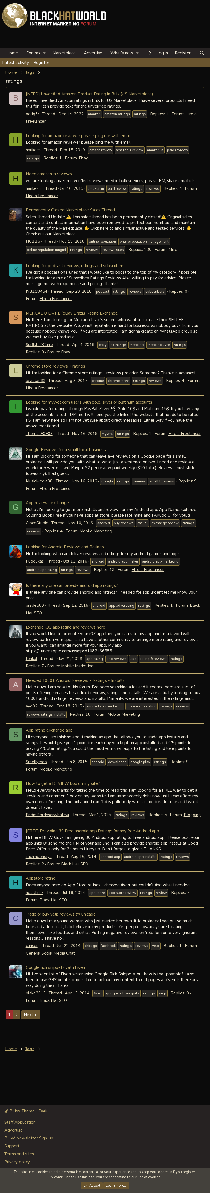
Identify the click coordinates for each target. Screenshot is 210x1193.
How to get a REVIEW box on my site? (63, 783)
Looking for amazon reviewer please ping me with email (78, 135)
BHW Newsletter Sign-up (28, 1138)
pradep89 (35, 605)
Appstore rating (41, 878)
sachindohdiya (39, 856)
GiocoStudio (37, 523)
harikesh (33, 150)
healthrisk (34, 892)
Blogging (192, 815)
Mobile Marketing (96, 531)
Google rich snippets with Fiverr (56, 967)
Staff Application (20, 1122)
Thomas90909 (39, 433)
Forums (33, 53)
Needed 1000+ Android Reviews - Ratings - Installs (75, 680)
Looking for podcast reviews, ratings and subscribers (75, 265)
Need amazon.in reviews (49, 174)
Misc (172, 249)
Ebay (83, 158)
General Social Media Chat (50, 953)
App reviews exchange (47, 502)
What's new (121, 53)
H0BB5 (33, 241)
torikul (31, 658)
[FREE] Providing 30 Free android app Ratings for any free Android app (92, 831)
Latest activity (15, 62)
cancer (32, 945)
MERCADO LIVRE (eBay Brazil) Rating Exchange (72, 313)
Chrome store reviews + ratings (55, 366)
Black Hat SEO (74, 864)
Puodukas (35, 561)
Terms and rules (19, 1154)
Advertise (93, 53)
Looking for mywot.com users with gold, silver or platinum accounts (89, 402)
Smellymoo (36, 762)
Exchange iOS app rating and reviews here (65, 627)
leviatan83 (35, 380)
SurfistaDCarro (39, 344)
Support (11, 1146)
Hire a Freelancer (42, 196)
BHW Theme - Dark (27, 1111)
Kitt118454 (36, 291)
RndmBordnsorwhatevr (47, 815)
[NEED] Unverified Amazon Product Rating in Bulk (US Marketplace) (89, 94)
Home (12, 53)
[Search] (202, 53)
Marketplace (64, 53)
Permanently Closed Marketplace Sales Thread (70, 210)
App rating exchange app (49, 730)
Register (41, 62)
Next (28, 1014)
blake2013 (36, 993)
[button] (44, 53)
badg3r (32, 114)
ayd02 (31, 706)
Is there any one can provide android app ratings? (72, 585)
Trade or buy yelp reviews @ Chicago (61, 914)
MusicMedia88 (39, 481)
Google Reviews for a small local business (66, 449)
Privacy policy (17, 1162)
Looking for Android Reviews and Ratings (65, 547)
